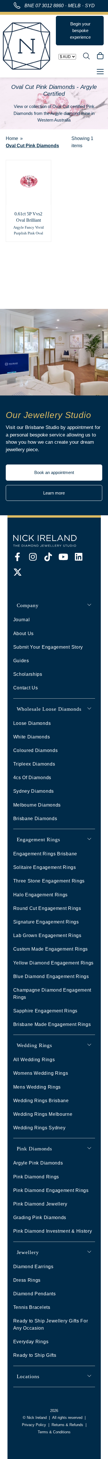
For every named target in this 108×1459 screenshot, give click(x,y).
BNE (44, 5)
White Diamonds (31, 736)
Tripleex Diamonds (34, 764)
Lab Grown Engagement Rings (47, 935)
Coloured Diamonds (35, 750)
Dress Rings (27, 1280)
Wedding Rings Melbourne (43, 1114)
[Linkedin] (78, 557)
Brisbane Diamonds (35, 818)
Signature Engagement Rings (46, 921)
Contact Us (25, 687)
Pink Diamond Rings (36, 1176)
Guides (21, 660)
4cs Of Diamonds (32, 777)
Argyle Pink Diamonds (38, 1163)
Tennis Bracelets (31, 1307)
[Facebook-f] (17, 557)
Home (12, 138)
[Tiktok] (48, 557)
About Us (23, 633)
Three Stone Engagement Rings (49, 880)
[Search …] (86, 57)
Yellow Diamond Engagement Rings (53, 962)
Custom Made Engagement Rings (50, 949)
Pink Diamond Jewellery (40, 1203)
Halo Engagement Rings (40, 894)
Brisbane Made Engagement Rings (52, 1024)
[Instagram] (33, 557)
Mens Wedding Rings (37, 1087)
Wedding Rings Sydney (39, 1127)
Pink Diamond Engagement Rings (51, 1190)
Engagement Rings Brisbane (45, 853)
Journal (21, 619)
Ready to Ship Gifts (34, 1355)
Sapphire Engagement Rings (45, 1010)
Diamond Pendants (34, 1293)
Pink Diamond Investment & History (52, 1231)
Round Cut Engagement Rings (47, 908)
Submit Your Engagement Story (48, 647)
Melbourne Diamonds (37, 805)
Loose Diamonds (32, 723)
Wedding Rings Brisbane (41, 1100)
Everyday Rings (31, 1341)
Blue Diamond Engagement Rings (51, 976)
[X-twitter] (17, 572)
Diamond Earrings (33, 1266)
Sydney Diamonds (33, 791)
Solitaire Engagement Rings (44, 867)
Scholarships (27, 674)
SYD (90, 5)
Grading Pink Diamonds (40, 1217)
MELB (74, 5)
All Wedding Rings (34, 1059)
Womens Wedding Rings (40, 1073)
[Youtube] (63, 557)
